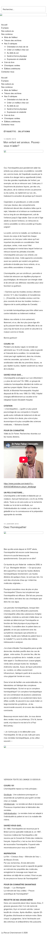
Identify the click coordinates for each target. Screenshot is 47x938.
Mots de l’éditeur (11, 37)
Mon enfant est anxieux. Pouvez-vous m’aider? (22, 143)
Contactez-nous (7, 71)
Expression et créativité (16, 59)
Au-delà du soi (13, 52)
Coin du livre (9, 62)
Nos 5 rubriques (10, 43)
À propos (5, 27)
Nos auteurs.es (7, 31)
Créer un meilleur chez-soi (17, 49)
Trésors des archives (12, 40)
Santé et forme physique (17, 56)
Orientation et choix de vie (17, 46)
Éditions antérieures (12, 68)
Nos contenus (7, 34)
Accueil (4, 24)
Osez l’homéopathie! (15, 527)
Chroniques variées (12, 65)
